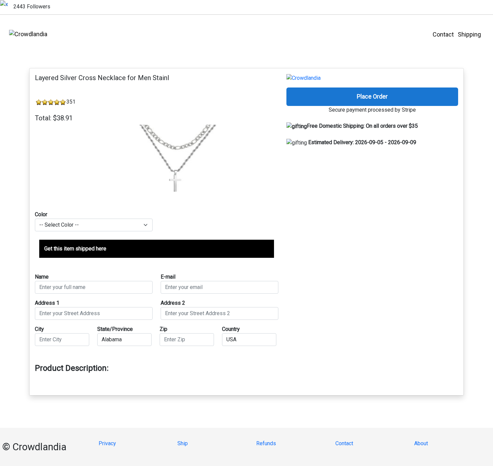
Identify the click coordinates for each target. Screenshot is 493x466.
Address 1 (47, 303)
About (421, 443)
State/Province (115, 329)
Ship (182, 443)
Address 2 (173, 303)
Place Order (372, 96)
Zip (163, 329)
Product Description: (72, 368)
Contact (445, 34)
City (39, 329)
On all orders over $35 (362, 126)
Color (41, 214)
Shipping (475, 34)
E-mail (168, 277)
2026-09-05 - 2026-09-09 (362, 142)
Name (42, 277)
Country (231, 329)
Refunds (266, 443)
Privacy (107, 443)
